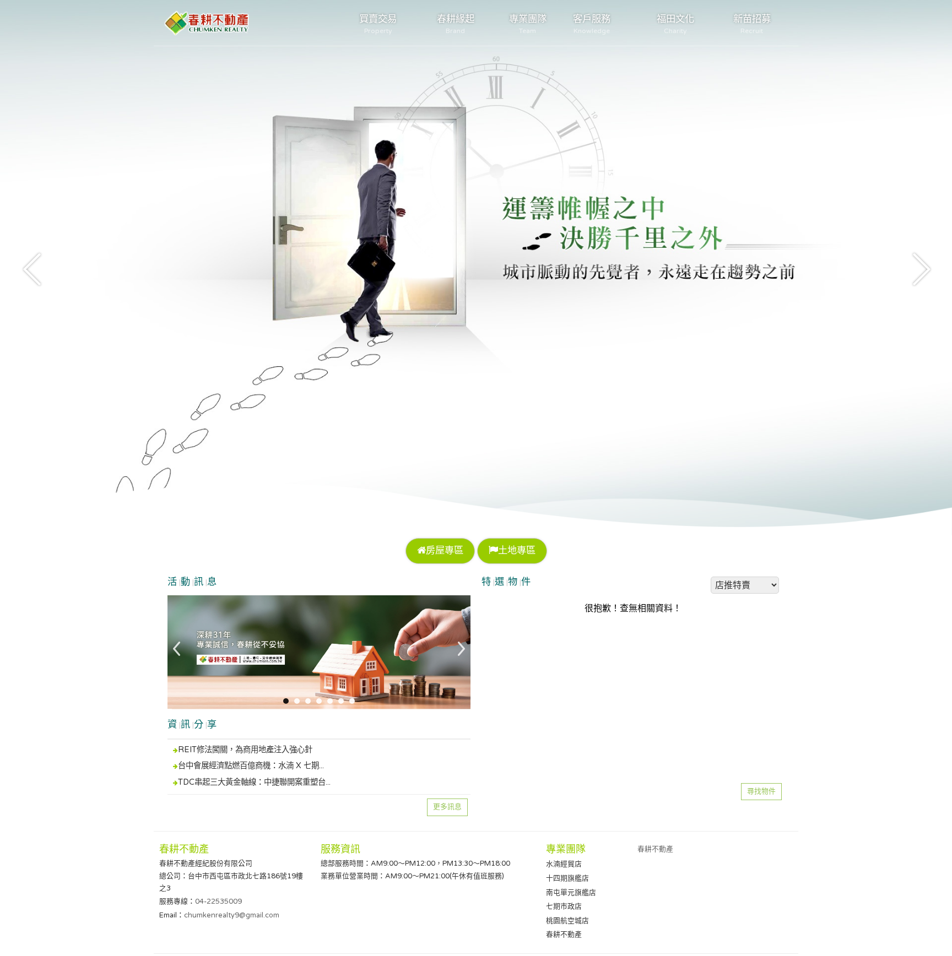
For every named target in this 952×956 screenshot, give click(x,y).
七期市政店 (564, 906)
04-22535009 (218, 901)
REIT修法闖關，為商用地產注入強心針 (245, 749)
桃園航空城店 (567, 920)
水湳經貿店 (564, 864)
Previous (33, 268)
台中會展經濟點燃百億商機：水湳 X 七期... (251, 765)
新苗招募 (752, 24)
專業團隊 (528, 24)
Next (918, 268)
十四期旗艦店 (567, 878)
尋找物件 (761, 791)
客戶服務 (591, 24)
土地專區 (517, 550)
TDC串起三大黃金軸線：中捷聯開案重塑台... (254, 782)
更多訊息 (447, 806)
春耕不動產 (564, 934)
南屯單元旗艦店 (571, 892)
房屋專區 (444, 550)
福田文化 (675, 24)
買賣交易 (378, 24)
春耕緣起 (455, 24)
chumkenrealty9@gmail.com (231, 915)
